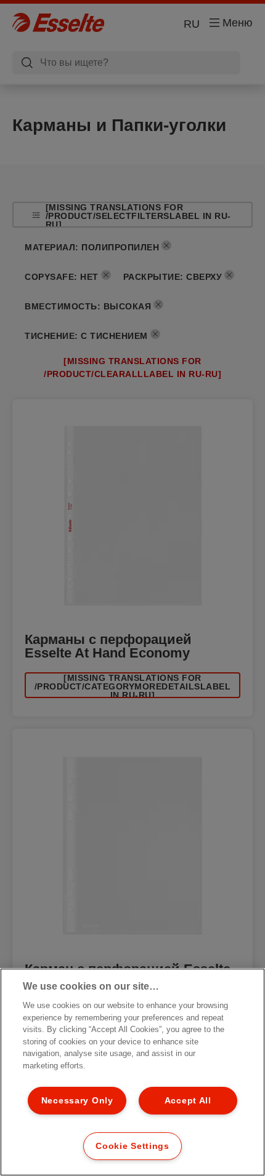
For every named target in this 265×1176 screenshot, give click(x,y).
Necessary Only (77, 1100)
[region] (132, 1072)
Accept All (188, 1100)
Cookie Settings (132, 1146)
